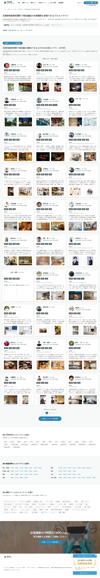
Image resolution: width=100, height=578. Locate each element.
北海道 (12, 467)
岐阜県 (60, 471)
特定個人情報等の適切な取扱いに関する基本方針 (61, 567)
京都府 (15, 9)
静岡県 (65, 471)
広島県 (74, 474)
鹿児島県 (88, 477)
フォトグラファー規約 (20, 567)
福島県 (40, 467)
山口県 (78, 474)
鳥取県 (60, 474)
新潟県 (12, 471)
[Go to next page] (56, 413)
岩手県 (21, 467)
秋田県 (30, 467)
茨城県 (60, 467)
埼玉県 (74, 467)
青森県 (16, 467)
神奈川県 (88, 467)
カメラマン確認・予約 (90, 2)
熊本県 (74, 477)
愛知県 (69, 471)
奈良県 (30, 474)
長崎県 (69, 477)
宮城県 (26, 467)
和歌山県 (36, 474)
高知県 (26, 477)
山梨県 (30, 471)
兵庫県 (26, 474)
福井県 (26, 471)
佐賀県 (65, 477)
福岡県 (60, 477)
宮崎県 (83, 477)
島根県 (65, 474)
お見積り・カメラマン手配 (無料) (12, 43)
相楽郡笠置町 (20, 9)
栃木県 (65, 467)
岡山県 (69, 474)
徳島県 (12, 477)
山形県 (35, 467)
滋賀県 (12, 474)
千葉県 (78, 467)
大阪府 (21, 474)
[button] (5, 442)
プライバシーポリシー (31, 567)
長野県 (35, 471)
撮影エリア (10, 9)
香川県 (16, 477)
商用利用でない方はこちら (10, 570)
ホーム (5, 9)
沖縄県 (93, 477)
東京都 (83, 467)
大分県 (78, 477)
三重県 (74, 471)
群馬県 (69, 467)
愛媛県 (21, 477)
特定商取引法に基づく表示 (43, 567)
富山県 (16, 471)
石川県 (21, 471)
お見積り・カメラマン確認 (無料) (50, 542)
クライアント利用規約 (9, 567)
